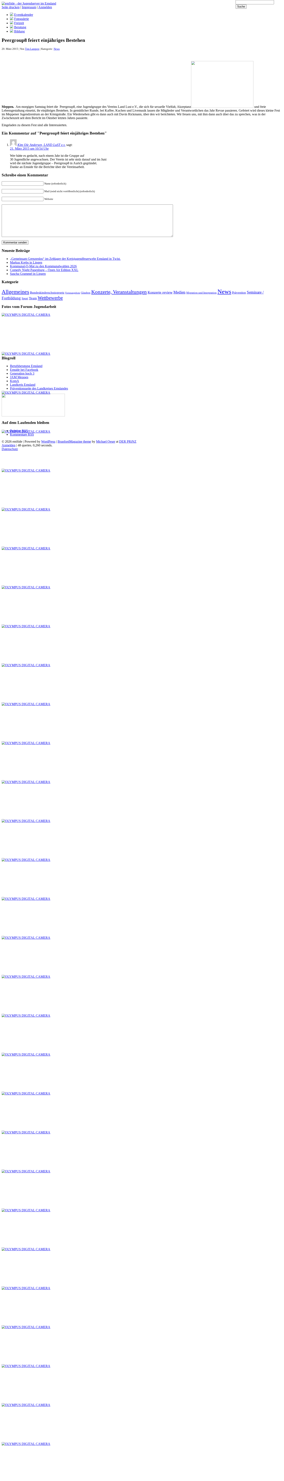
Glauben (85, 292)
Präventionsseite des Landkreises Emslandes (39, 388)
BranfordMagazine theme (74, 441)
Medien (179, 292)
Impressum (29, 7)
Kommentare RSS (22, 434)
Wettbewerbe (50, 297)
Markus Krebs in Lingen (26, 262)
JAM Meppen (19, 377)
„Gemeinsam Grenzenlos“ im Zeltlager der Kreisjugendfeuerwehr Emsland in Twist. (65, 258)
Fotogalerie (21, 19)
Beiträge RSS (19, 430)
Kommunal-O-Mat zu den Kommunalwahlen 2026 (43, 266)
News (57, 48)
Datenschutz (10, 449)
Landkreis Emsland (22, 384)
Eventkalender (23, 14)
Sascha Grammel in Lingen (28, 273)
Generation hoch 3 (22, 373)
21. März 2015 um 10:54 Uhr (29, 148)
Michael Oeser (105, 441)
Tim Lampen (32, 48)
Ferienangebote (72, 293)
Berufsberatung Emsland (26, 366)
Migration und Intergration (201, 292)
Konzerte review (160, 292)
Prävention (239, 292)
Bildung (19, 31)
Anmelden (45, 7)
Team (33, 298)
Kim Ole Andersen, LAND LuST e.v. (41, 145)
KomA (14, 381)
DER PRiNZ (127, 441)
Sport (25, 298)
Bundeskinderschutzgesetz (47, 292)
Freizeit (19, 23)
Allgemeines (15, 292)
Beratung (20, 27)
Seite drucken (11, 7)
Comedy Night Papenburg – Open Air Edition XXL (44, 270)
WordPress (48, 441)
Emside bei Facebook (24, 369)
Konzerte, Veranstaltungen (119, 292)
